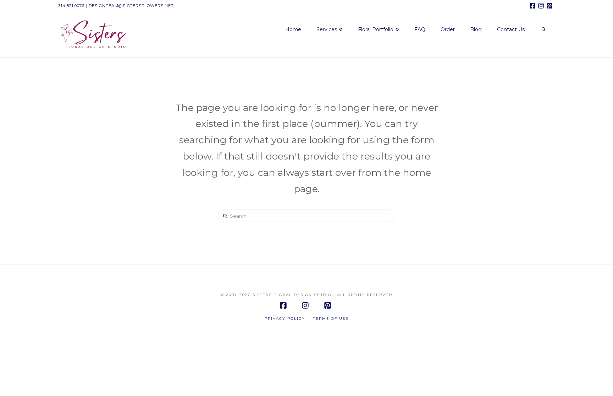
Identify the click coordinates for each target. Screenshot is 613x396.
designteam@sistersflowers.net (131, 5)
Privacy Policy (285, 318)
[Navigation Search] (543, 30)
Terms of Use (331, 318)
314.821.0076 (71, 5)
